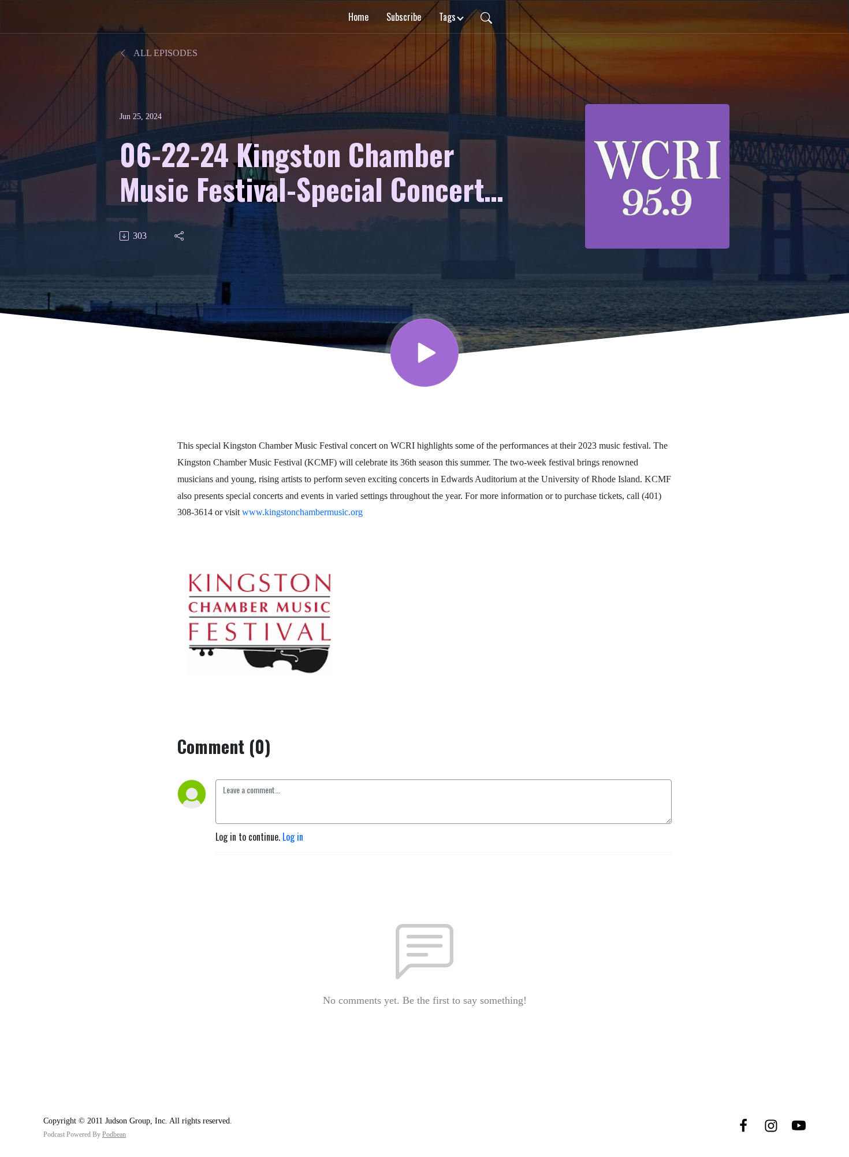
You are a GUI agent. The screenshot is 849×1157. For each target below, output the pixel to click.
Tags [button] (447, 17)
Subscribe (403, 17)
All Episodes (165, 53)
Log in (292, 837)
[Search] (486, 16)
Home (358, 17)
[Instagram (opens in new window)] (771, 1125)
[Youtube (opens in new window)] (799, 1125)
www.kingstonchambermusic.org (302, 512)
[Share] (180, 236)
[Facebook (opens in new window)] (743, 1125)
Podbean (114, 1134)
